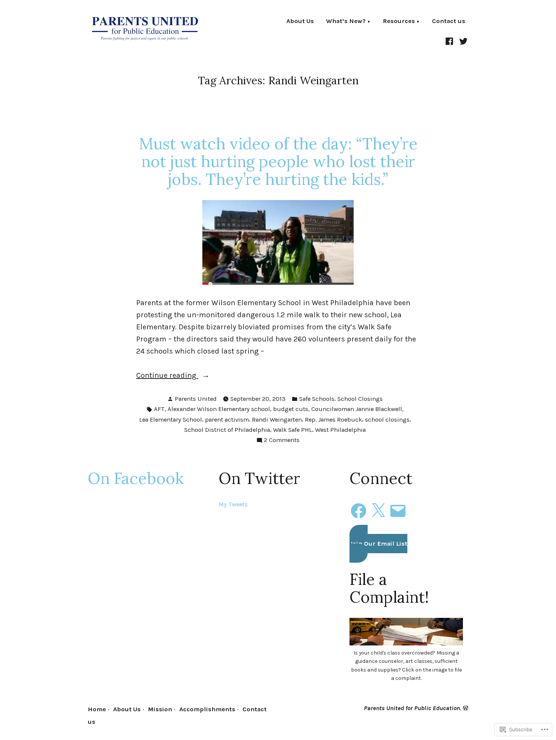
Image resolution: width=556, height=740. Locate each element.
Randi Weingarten (277, 419)
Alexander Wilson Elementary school (219, 409)
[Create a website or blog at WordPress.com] (465, 708)
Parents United (196, 398)
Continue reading (167, 376)
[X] (378, 509)
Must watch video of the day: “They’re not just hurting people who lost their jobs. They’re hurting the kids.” (278, 161)
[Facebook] (450, 40)
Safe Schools (316, 398)
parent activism (227, 419)
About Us (300, 22)
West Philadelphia (340, 429)
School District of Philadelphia (227, 429)
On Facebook (136, 478)
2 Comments (282, 440)
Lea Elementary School (170, 419)
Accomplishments (207, 709)
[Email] (398, 509)
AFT (159, 409)
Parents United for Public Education (412, 708)
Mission (160, 709)
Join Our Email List (378, 543)
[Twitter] (462, 40)
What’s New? (346, 22)
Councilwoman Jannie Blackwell (356, 409)
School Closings (360, 398)
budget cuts (290, 409)
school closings (387, 419)
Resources (399, 22)
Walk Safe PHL (292, 429)
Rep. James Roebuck (333, 419)
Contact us (448, 22)
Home (97, 709)
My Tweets (233, 504)
